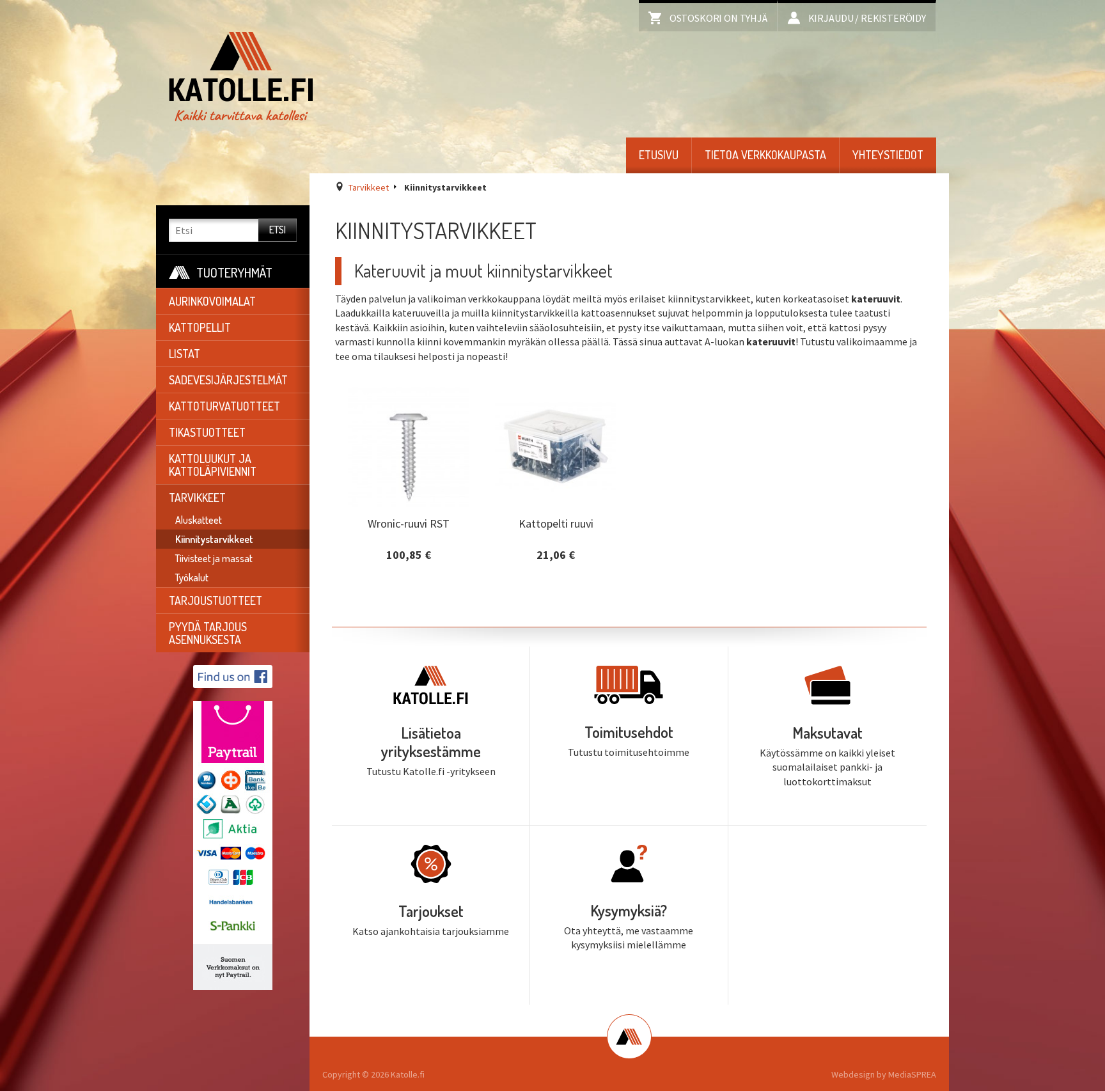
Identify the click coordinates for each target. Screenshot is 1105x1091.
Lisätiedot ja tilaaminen (409, 566)
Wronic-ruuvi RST (409, 522)
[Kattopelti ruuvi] (556, 446)
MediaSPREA (912, 1074)
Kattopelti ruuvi (556, 522)
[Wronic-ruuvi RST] (409, 446)
